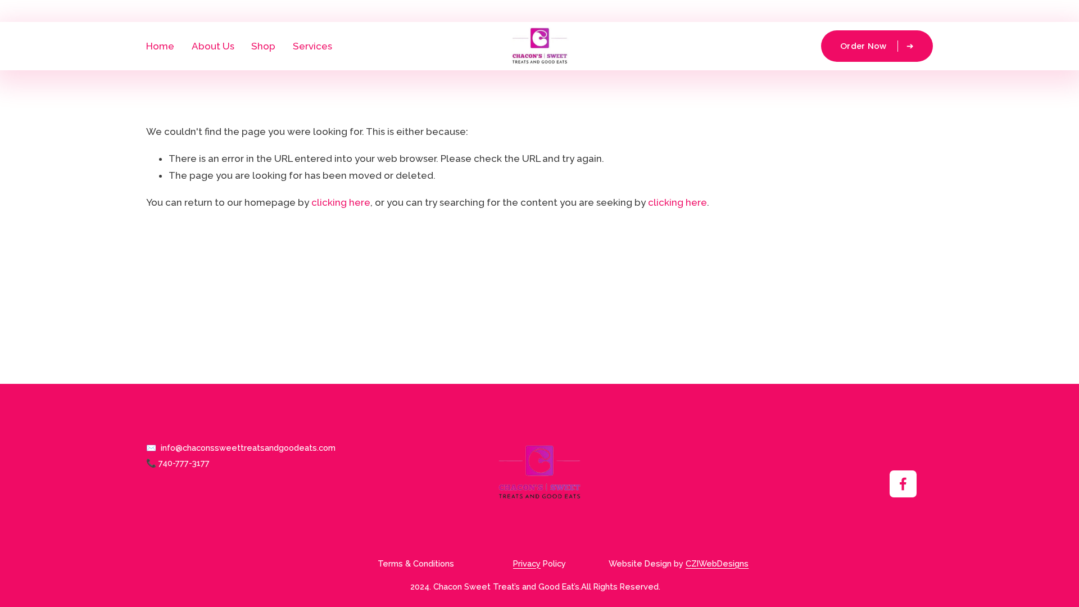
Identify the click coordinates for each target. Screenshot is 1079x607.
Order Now (864, 46)
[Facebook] (903, 483)
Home (160, 46)
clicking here (340, 202)
